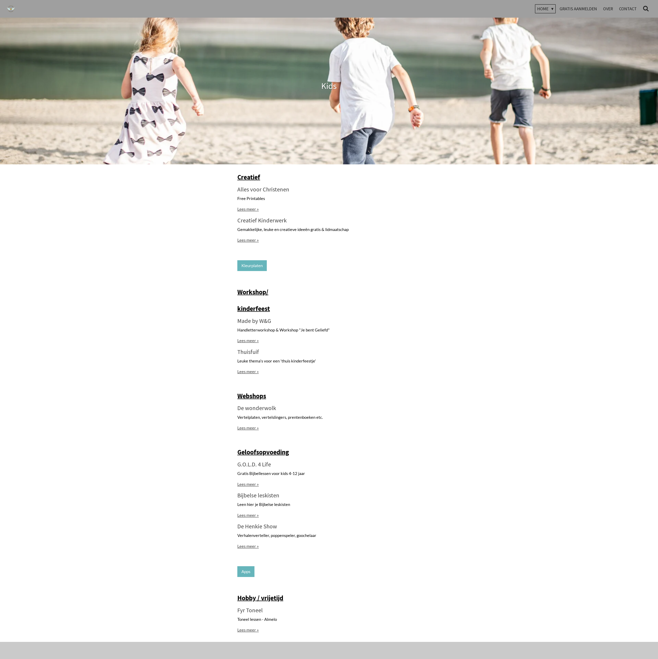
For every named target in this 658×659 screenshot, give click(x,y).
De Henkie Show (257, 526)
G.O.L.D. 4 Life (254, 464)
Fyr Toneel (250, 610)
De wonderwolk (256, 408)
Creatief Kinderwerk (262, 220)
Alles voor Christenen (263, 189)
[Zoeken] (646, 8)
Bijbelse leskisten (258, 495)
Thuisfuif (248, 351)
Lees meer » (248, 208)
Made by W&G (254, 320)
